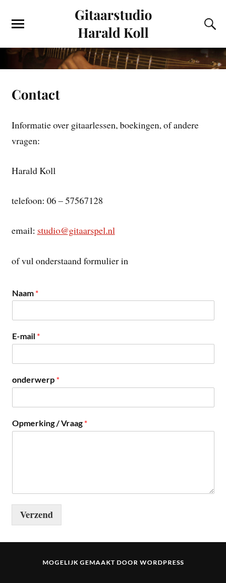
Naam (25, 293)
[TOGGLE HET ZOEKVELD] (208, 24)
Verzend (36, 514)
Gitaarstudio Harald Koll (113, 23)
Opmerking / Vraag (49, 423)
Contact (36, 94)
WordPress (162, 562)
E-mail (26, 336)
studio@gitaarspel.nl (76, 230)
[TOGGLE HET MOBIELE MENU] (18, 24)
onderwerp (35, 379)
